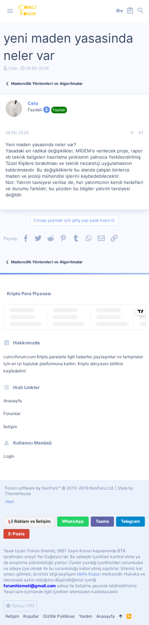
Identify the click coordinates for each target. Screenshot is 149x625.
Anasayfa (12, 400)
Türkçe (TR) (22, 605)
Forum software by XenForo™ (59, 488)
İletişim (10, 426)
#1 (141, 132)
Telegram (130, 521)
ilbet (10, 501)
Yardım (85, 616)
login (8, 456)
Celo (12, 68)
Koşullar (31, 616)
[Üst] (120, 616)
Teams (102, 521)
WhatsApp (73, 521)
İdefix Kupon (89, 573)
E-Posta (16, 533)
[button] (10, 11)
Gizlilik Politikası (59, 616)
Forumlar (11, 413)
